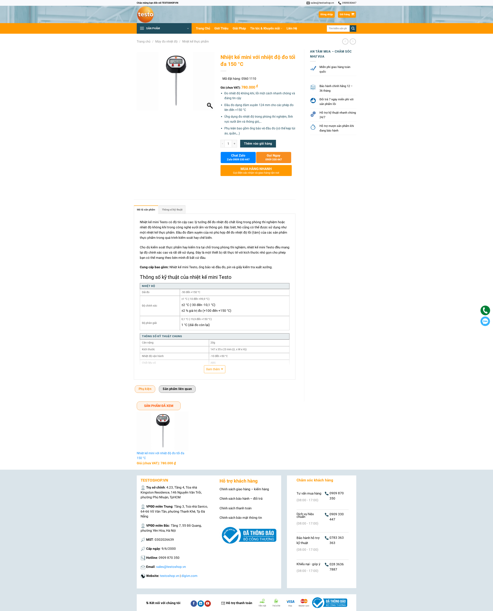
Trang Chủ (203, 28)
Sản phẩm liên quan (177, 389)
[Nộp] (353, 28)
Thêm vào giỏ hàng (258, 143)
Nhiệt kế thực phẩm (195, 41)
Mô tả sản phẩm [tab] (146, 209)
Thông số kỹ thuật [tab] (172, 209)
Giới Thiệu (221, 28)
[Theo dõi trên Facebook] (194, 603)
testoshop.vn (169, 576)
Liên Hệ (292, 28)
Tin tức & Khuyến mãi (265, 28)
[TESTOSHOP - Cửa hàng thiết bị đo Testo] (156, 14)
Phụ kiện (145, 389)
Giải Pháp (239, 28)
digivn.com (189, 576)
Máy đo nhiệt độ (166, 41)
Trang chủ (143, 41)
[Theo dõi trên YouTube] (208, 603)
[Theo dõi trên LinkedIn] (201, 603)
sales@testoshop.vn (171, 567)
